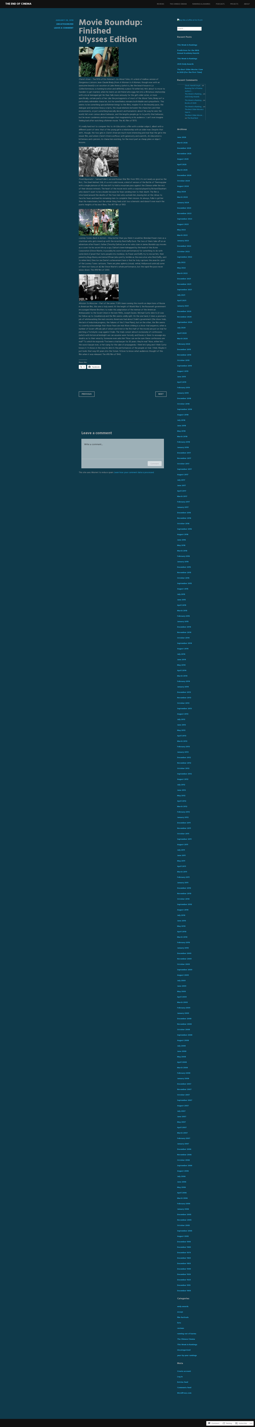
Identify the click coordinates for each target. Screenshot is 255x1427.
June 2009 (181, 986)
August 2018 (182, 414)
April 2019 (181, 382)
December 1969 (184, 1258)
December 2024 (184, 175)
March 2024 (182, 197)
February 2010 (183, 942)
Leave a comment (63, 28)
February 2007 (183, 1138)
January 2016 (183, 561)
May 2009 (181, 991)
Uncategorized (64, 24)
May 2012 (181, 795)
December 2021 (184, 278)
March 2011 (182, 871)
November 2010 (184, 893)
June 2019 (181, 376)
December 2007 (184, 1084)
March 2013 (182, 741)
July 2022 (181, 262)
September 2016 (184, 529)
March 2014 (182, 676)
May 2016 (181, 545)
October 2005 (183, 1225)
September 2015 (184, 583)
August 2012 (182, 779)
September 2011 (184, 839)
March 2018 (182, 436)
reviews (180, 1328)
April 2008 (182, 1062)
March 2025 (182, 170)
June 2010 (181, 920)
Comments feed (184, 1387)
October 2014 (183, 637)
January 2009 (183, 1013)
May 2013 (181, 730)
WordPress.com (184, 1393)
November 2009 (184, 958)
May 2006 (181, 1187)
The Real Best (192, 118)
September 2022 (184, 257)
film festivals (183, 1317)
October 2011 (183, 833)
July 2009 (181, 980)
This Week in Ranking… (194, 94)
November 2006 (184, 1154)
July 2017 (181, 480)
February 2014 (183, 681)
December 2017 (184, 452)
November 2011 (184, 828)
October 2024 (183, 180)
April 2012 (181, 801)
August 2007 (183, 1105)
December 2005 (184, 1214)
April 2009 (182, 997)
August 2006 (183, 1171)
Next (161, 394)
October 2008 (183, 1029)
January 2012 (183, 817)
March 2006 (182, 1198)
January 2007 (183, 1143)
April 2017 (181, 491)
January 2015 (183, 621)
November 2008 (184, 1024)
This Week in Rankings (187, 45)
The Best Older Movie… (194, 115)
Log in (180, 1376)
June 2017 (181, 485)
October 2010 (183, 899)
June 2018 (181, 425)
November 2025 (184, 153)
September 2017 (184, 469)
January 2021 (183, 306)
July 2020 (181, 327)
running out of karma (186, 1333)
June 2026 (181, 137)
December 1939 (184, 1274)
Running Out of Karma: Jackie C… (194, 90)
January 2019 (183, 393)
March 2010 (182, 937)
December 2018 (184, 398)
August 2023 (183, 224)
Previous (87, 394)
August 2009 (183, 975)
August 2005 (183, 1236)
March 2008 (182, 1067)
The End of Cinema (18, 4)
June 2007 (181, 1116)
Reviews (160, 4)
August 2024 (183, 186)
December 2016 (184, 512)
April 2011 (181, 866)
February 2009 (183, 1007)
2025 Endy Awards (185, 64)
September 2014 (184, 643)
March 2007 (182, 1133)
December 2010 (184, 888)
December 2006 (184, 1149)
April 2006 (182, 1192)
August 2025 (183, 159)
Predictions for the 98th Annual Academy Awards (188, 52)
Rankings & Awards (201, 4)
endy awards (182, 1306)
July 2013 (181, 719)
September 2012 (184, 773)
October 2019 (183, 360)
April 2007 (182, 1127)
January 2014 (183, 686)
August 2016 (182, 534)
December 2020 (184, 311)
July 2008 (181, 1045)
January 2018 (183, 447)
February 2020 (183, 344)
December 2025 (184, 148)
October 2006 (183, 1160)
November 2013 (184, 697)
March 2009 (182, 1002)
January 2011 (182, 882)
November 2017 (184, 458)
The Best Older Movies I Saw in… (194, 111)
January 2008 (183, 1078)
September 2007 (184, 1100)
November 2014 (184, 632)
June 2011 (181, 855)
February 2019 (183, 387)
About (247, 4)
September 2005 (184, 1230)
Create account (184, 1371)
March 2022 (182, 273)
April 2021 (181, 300)
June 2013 (181, 725)
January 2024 (183, 202)
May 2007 (181, 1122)
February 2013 (183, 746)
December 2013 (184, 692)
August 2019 (182, 371)
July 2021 (181, 295)
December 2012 (184, 757)
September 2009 (184, 969)
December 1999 (184, 1241)
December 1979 (184, 1252)
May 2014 (181, 665)
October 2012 (183, 768)
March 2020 (182, 338)
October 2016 (183, 523)
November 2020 (184, 316)
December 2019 (184, 349)
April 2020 (182, 333)
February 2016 (183, 556)
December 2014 (184, 627)
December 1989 (184, 1247)
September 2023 (184, 219)
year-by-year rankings (187, 1355)
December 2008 (184, 1018)
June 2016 (181, 540)
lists (179, 1322)
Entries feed (182, 1382)
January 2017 (183, 507)
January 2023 (183, 240)
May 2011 (181, 861)
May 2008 (181, 1056)
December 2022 (184, 246)
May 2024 (181, 191)
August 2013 (182, 714)
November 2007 (184, 1089)
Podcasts (220, 4)
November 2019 (184, 355)
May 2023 (181, 229)
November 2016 (184, 518)
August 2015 (182, 588)
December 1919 (183, 1285)
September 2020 (184, 322)
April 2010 (181, 931)
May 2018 (181, 431)
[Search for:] (189, 28)
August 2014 (182, 648)
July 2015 (181, 594)
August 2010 (182, 909)
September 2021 (184, 289)
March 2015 (182, 610)
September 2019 (184, 365)
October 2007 (183, 1094)
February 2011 (183, 877)
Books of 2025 (190, 103)
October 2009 (183, 964)
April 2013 (181, 735)
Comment (154, 463)
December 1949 (184, 1269)
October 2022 (183, 251)
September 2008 (184, 1035)
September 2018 (184, 409)
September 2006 (184, 1165)
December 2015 (184, 567)
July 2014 (181, 654)
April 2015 (181, 605)
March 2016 (182, 550)
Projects (234, 4)
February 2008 (183, 1073)
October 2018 (183, 404)
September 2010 (184, 904)
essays (180, 1312)
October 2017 (183, 463)
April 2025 (181, 164)
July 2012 (181, 784)
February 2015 (183, 616)
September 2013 (184, 708)
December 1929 (184, 1279)
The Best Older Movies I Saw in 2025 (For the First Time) (190, 71)
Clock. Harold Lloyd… (193, 85)
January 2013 (183, 752)
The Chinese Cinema (178, 4)
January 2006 (183, 1209)
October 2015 (183, 578)
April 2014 (181, 670)
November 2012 (184, 763)
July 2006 (181, 1176)
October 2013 (183, 703)
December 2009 (184, 953)
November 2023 (184, 213)
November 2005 (184, 1220)
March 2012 (182, 806)
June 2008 (181, 1051)
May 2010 (181, 926)
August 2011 (182, 844)
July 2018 (181, 420)
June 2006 (181, 1182)
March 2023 (182, 235)
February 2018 (183, 442)
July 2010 (181, 915)
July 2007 (181, 1111)
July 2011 (181, 850)
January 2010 (183, 948)
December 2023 (184, 208)
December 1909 (184, 1290)
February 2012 (183, 812)
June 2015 (181, 599)
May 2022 (181, 268)
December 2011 (184, 822)
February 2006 (183, 1203)
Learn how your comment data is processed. (134, 472)
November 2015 (184, 572)
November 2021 (184, 284)
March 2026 (182, 142)
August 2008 (183, 1040)
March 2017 (182, 496)
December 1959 (184, 1263)
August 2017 (182, 474)
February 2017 (183, 501)
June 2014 (181, 659)
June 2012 (181, 790)
